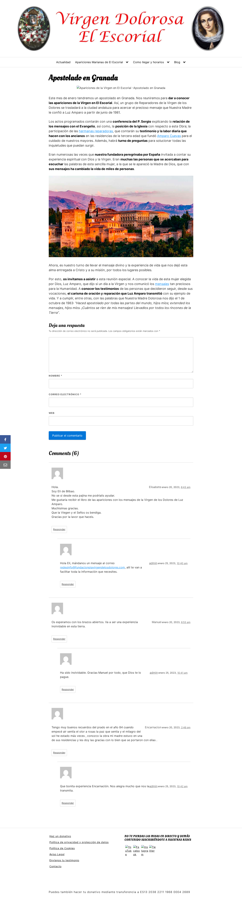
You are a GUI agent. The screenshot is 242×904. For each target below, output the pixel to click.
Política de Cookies (62, 848)
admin (153, 563)
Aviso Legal (56, 854)
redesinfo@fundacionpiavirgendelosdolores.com (92, 567)
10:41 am (182, 672)
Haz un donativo (60, 836)
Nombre (55, 375)
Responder (59, 529)
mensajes (162, 284)
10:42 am (182, 786)
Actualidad (63, 62)
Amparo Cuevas (169, 136)
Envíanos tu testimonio (64, 860)
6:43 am (185, 487)
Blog (177, 62)
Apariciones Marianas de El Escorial (99, 62)
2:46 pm (185, 727)
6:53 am (185, 622)
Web (52, 413)
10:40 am (182, 563)
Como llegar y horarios (148, 62)
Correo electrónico (65, 394)
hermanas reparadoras (96, 131)
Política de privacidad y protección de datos (79, 842)
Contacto (55, 866)
